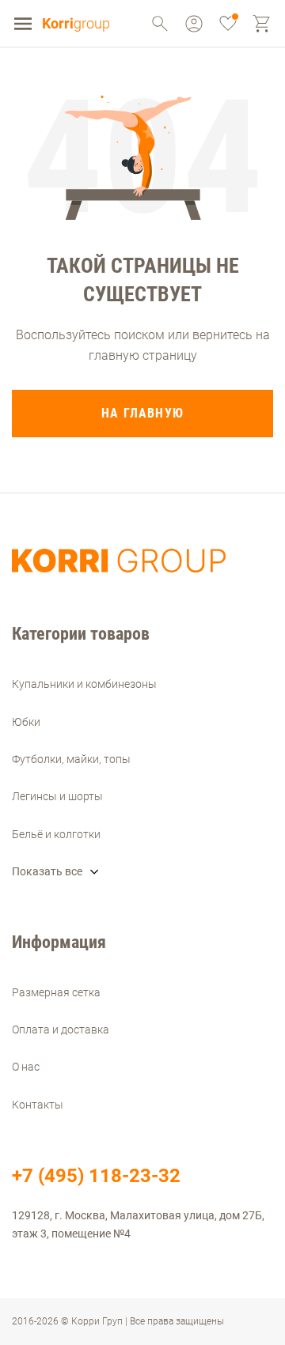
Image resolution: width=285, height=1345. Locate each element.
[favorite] (228, 24)
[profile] (160, 24)
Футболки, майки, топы (71, 759)
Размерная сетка (56, 992)
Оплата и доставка (60, 1029)
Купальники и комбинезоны (84, 684)
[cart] (262, 24)
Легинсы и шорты (57, 796)
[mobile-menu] (23, 24)
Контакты (37, 1104)
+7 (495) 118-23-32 (96, 1176)
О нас (26, 1066)
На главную (142, 413)
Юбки (26, 722)
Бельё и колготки (56, 834)
